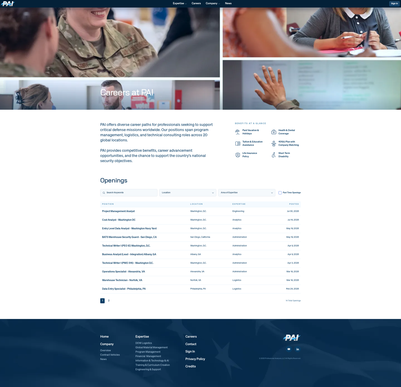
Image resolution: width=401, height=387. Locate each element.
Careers (191, 336)
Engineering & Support (148, 369)
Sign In (394, 4)
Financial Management (148, 356)
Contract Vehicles (110, 355)
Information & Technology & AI (152, 361)
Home (104, 336)
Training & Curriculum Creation (152, 365)
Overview (105, 350)
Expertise (142, 336)
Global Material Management (151, 347)
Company (107, 344)
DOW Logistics (143, 343)
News (103, 359)
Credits (190, 366)
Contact (190, 344)
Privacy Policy (195, 359)
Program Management (147, 352)
